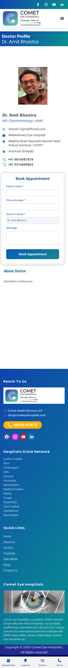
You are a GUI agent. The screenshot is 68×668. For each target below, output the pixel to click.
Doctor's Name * (15, 214)
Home (7, 536)
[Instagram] (15, 436)
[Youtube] (23, 436)
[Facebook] (6, 436)
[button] (62, 18)
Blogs (7, 565)
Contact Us (10, 570)
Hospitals (9, 553)
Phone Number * (16, 200)
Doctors (8, 547)
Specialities (10, 559)
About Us (9, 542)
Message (11, 227)
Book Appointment (33, 254)
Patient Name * (15, 186)
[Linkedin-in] (31, 436)
